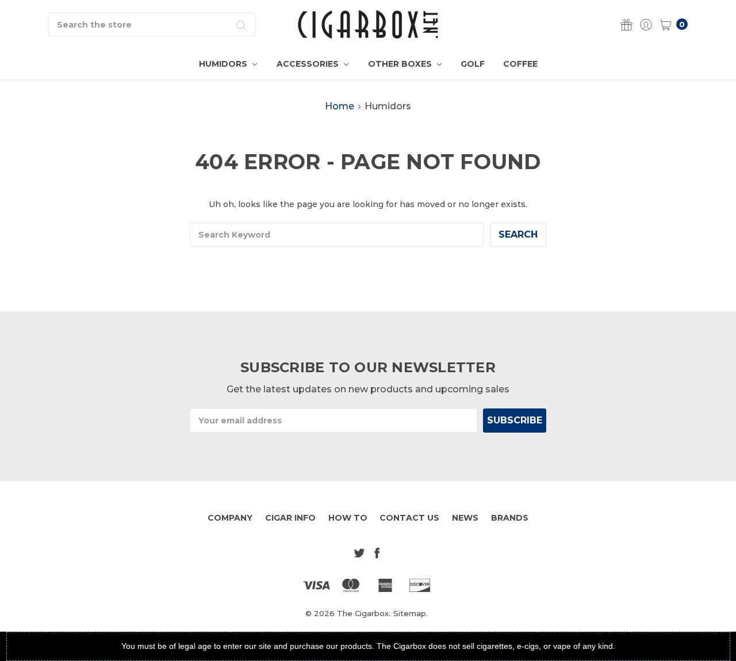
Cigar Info (290, 518)
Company (230, 518)
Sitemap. (410, 613)
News (465, 518)
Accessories (309, 64)
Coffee (520, 64)
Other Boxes (401, 64)
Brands (509, 518)
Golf (473, 64)
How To (347, 518)
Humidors (224, 64)
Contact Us (409, 518)
